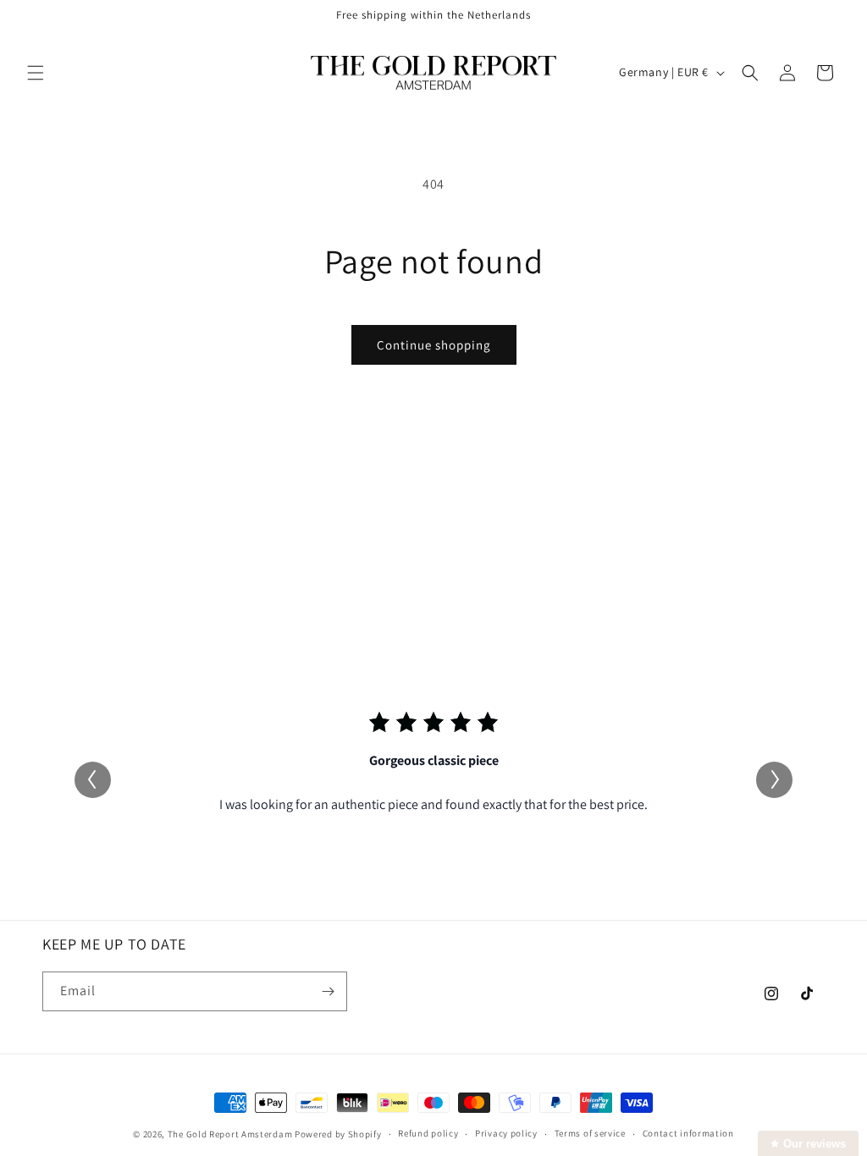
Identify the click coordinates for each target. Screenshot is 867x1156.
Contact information (688, 1133)
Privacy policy (506, 1133)
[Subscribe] (327, 991)
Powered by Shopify (338, 1134)
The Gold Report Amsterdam (230, 1134)
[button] (35, 72)
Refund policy (428, 1133)
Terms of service (590, 1133)
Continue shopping (434, 345)
